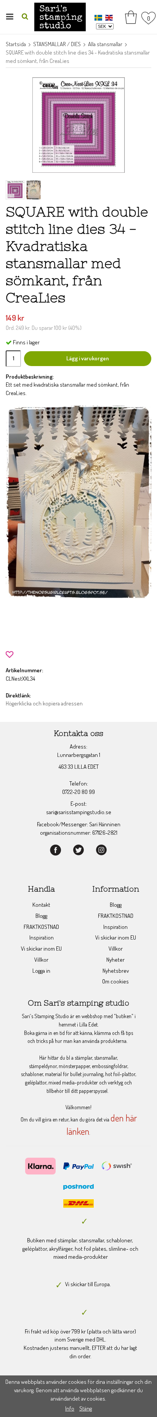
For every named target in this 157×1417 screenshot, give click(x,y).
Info (69, 1408)
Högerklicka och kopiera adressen (44, 703)
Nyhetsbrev (116, 970)
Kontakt (41, 904)
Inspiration (41, 937)
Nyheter (115, 959)
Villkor (41, 959)
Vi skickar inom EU (41, 948)
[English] (110, 17)
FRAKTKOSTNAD (41, 926)
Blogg (41, 915)
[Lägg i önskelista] (9, 653)
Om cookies (115, 981)
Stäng (85, 1408)
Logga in (41, 970)
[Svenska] (99, 17)
